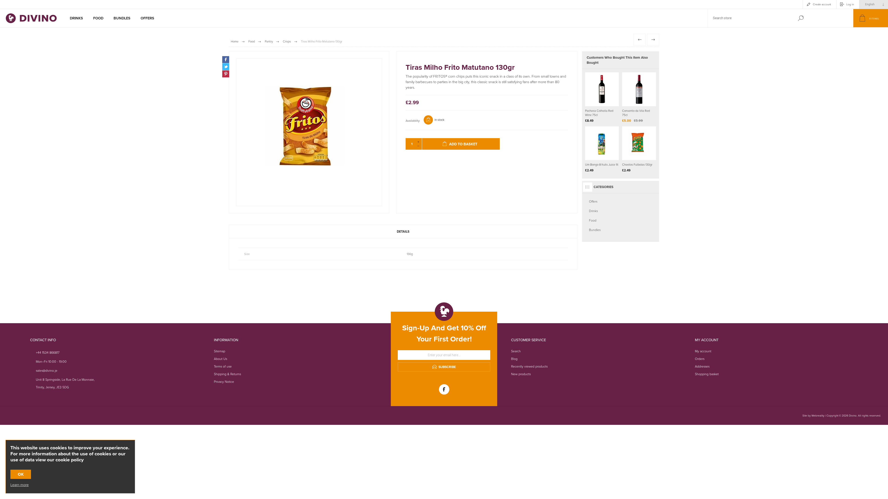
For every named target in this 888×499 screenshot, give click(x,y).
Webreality (817, 416)
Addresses (702, 366)
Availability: (413, 121)
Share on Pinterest (225, 73)
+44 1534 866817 (47, 352)
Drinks (593, 211)
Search (800, 18)
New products (521, 374)
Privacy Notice (224, 381)
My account (703, 351)
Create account (822, 4)
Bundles (595, 230)
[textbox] (750, 18)
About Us (220, 358)
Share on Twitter (225, 66)
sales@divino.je (46, 370)
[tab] (403, 231)
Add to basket (607, 95)
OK (21, 474)
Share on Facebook (225, 59)
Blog (514, 358)
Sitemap (219, 351)
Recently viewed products (529, 366)
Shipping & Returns (227, 374)
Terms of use (223, 366)
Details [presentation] (403, 231)
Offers (593, 201)
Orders (699, 358)
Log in (850, 4)
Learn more (19, 484)
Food (592, 220)
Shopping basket (707, 374)
